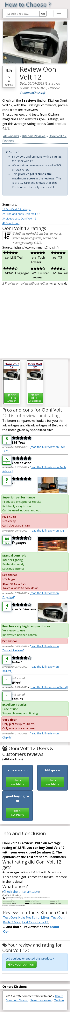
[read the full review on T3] (47, 530)
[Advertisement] (35, 320)
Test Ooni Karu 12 (35, 922)
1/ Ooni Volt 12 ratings (16, 209)
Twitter (59, 1000)
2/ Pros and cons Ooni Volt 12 (21, 214)
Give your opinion (21, 964)
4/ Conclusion (10, 223)
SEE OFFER (11, 397)
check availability (17, 782)
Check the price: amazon (21, 891)
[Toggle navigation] (58, 13)
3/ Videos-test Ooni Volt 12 (19, 218)
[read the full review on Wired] (49, 687)
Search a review (41, 1000)
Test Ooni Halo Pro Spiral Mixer (26, 917)
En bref (13, 152)
